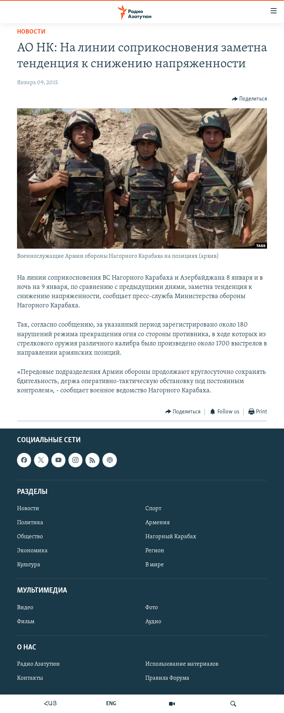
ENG (111, 704)
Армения (157, 523)
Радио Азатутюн (38, 664)
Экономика (32, 551)
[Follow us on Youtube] (58, 460)
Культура (28, 565)
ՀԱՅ (50, 704)
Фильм (25, 622)
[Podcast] (109, 460)
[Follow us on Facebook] (24, 460)
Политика (30, 523)
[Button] (249, 99)
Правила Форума (167, 678)
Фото (151, 608)
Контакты (30, 678)
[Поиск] (233, 704)
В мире (154, 565)
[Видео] (172, 704)
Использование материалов (182, 664)
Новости (31, 32)
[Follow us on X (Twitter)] (41, 460)
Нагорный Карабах (170, 537)
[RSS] (92, 460)
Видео (25, 608)
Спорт (153, 509)
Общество (30, 537)
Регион (154, 551)
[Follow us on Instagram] (75, 460)
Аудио (153, 622)
